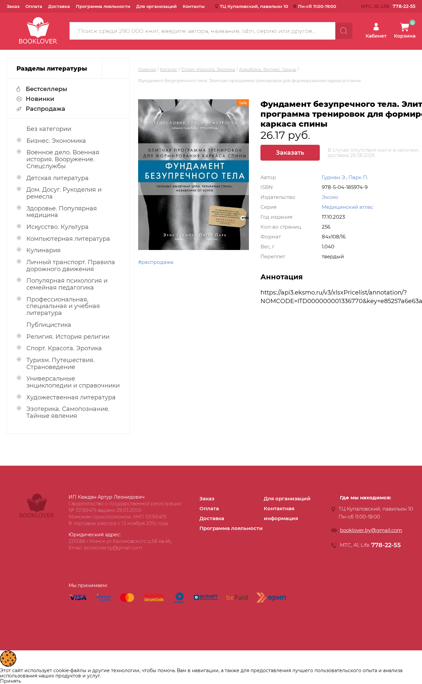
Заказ (13, 6)
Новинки (40, 99)
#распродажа (155, 262)
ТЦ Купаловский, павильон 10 (254, 6)
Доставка (59, 6)
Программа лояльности (103, 6)
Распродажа (45, 108)
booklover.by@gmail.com (371, 530)
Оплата (33, 6)
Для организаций (156, 6)
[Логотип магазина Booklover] (37, 516)
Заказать (290, 152)
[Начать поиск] (343, 31)
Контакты (194, 6)
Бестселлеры (46, 89)
